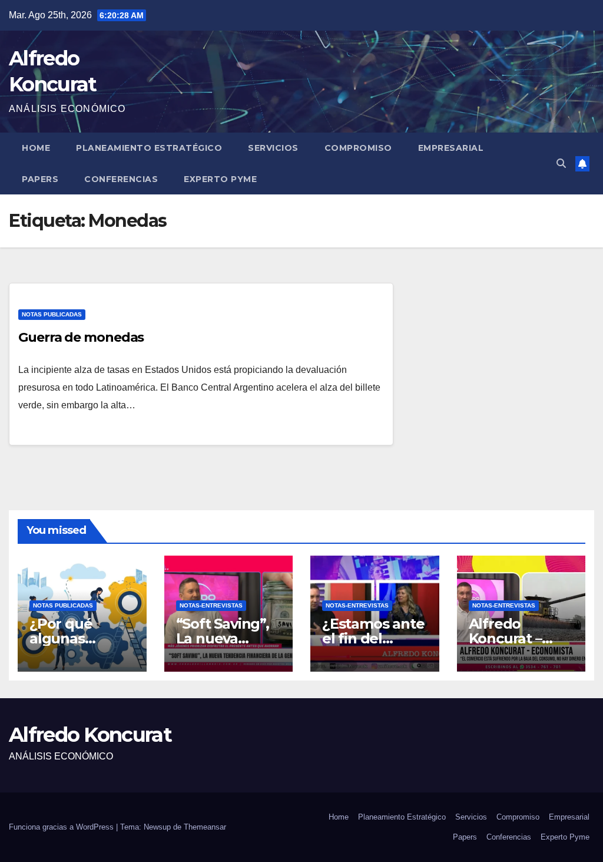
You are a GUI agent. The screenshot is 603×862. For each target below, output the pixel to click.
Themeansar (205, 827)
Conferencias (121, 179)
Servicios (273, 148)
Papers (40, 179)
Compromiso (358, 148)
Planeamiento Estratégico (149, 148)
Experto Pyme (220, 179)
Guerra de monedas (81, 337)
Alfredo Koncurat (90, 734)
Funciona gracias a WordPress (62, 827)
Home (36, 148)
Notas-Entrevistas (211, 605)
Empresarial (451, 148)
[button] (561, 163)
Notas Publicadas (52, 314)
